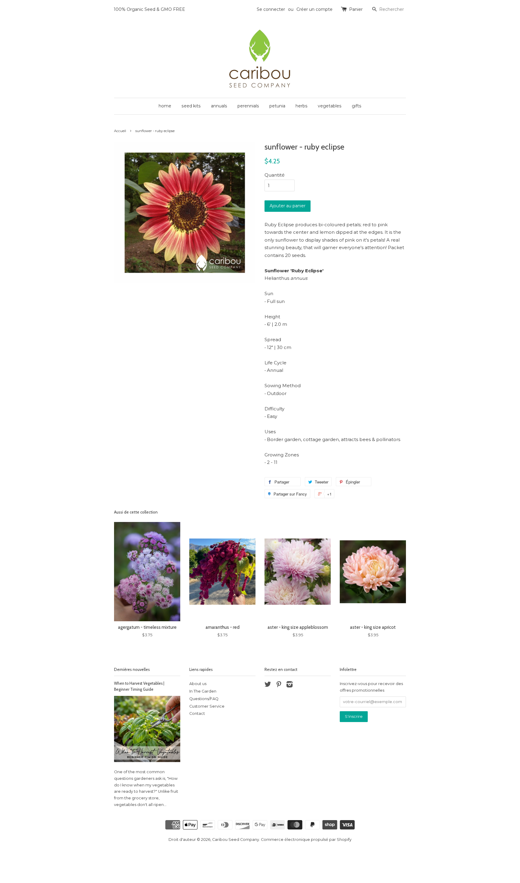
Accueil (120, 131)
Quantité (275, 175)
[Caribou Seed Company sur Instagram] (289, 685)
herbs (302, 106)
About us (197, 683)
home (165, 106)
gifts (356, 106)
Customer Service (206, 706)
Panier (356, 9)
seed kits (191, 106)
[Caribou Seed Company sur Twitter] (268, 685)
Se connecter (271, 9)
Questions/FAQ (203, 698)
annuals (219, 106)
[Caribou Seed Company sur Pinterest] (278, 685)
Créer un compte (314, 9)
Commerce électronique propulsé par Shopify (306, 839)
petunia (277, 106)
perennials (248, 106)
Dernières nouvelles (132, 669)
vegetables (330, 106)
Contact (197, 713)
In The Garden (202, 691)
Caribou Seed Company (235, 839)
